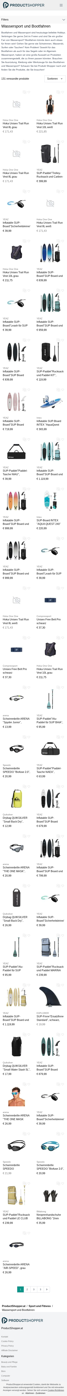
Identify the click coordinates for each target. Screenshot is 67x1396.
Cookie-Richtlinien (56, 1390)
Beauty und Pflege (9, 1362)
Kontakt (4, 1337)
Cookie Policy (7, 1341)
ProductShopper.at (13, 1306)
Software (5, 1380)
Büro (3, 1371)
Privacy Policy (7, 1346)
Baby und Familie (9, 1367)
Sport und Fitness (40, 1306)
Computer (5, 1376)
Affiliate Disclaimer (9, 1350)
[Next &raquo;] (47, 1289)
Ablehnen (29, 1393)
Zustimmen (40, 1393)
